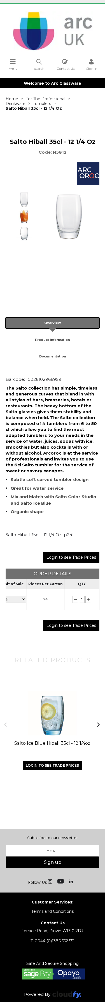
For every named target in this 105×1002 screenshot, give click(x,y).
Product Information (52, 340)
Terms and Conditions (52, 911)
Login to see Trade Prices (71, 557)
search (39, 68)
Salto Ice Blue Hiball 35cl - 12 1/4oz (52, 743)
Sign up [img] (52, 862)
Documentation (52, 356)
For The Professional (45, 98)
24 (45, 599)
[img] (50, 881)
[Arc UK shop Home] (53, 50)
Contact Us (65, 68)
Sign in (91, 68)
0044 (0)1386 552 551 (53, 940)
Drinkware (15, 103)
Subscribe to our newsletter (52, 837)
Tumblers (42, 103)
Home (12, 98)
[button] (6, 724)
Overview (52, 323)
